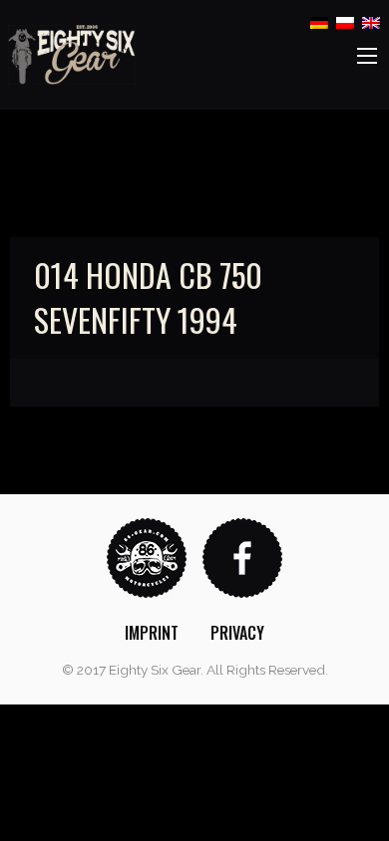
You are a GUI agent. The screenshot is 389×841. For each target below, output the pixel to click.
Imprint (152, 633)
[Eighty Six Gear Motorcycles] (72, 53)
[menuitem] (151, 633)
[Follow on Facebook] (242, 556)
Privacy (237, 633)
